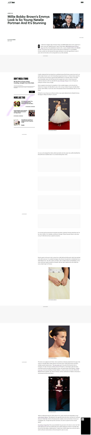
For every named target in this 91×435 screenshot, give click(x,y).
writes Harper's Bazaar (43, 417)
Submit (32, 91)
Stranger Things (64, 80)
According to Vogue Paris (43, 425)
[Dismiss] (89, 418)
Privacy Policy (15, 87)
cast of (59, 80)
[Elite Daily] (11, 2)
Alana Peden (12, 39)
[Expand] (82, 418)
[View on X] (59, 141)
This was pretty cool (57, 365)
